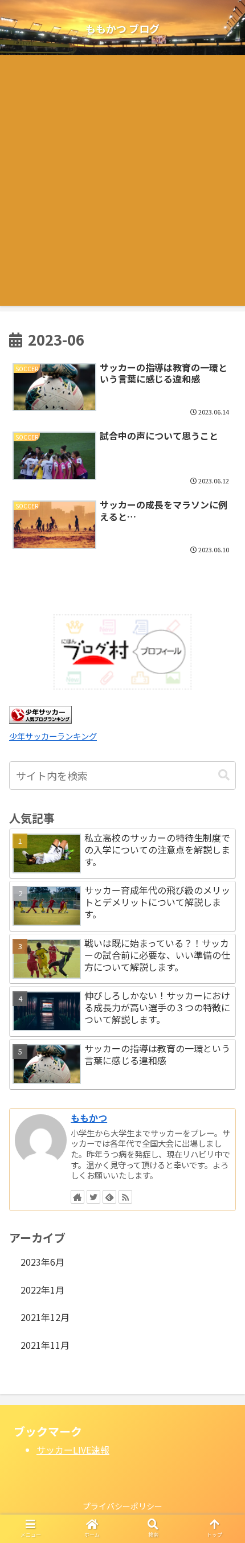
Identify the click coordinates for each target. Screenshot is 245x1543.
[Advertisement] (122, 183)
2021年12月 (45, 1317)
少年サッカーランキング (53, 736)
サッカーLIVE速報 (72, 1449)
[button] (224, 775)
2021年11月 (45, 1345)
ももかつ (89, 1118)
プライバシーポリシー (122, 1506)
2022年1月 (42, 1289)
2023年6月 (42, 1262)
